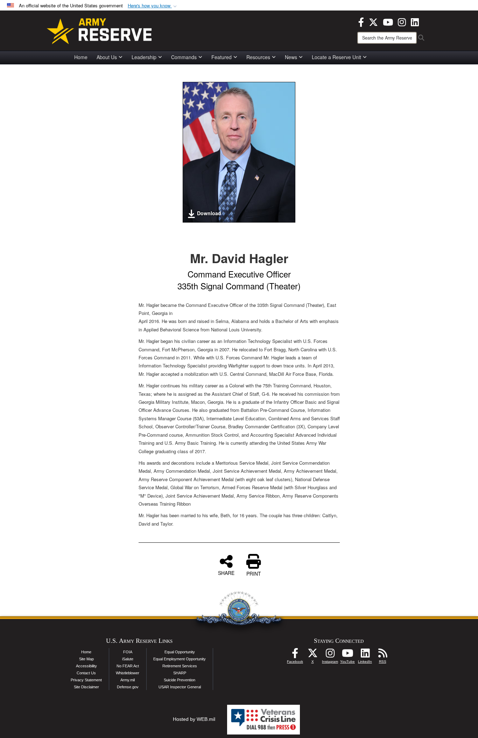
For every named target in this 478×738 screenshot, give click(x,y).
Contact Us (86, 673)
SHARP (179, 673)
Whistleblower (127, 673)
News (291, 57)
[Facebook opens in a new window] (361, 21)
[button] (153, 5)
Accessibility (86, 666)
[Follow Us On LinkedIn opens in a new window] (365, 655)
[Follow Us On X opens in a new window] (312, 655)
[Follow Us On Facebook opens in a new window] (295, 655)
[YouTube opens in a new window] (388, 21)
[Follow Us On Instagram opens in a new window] (330, 655)
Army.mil (127, 680)
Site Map (86, 659)
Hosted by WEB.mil (194, 719)
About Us (107, 57)
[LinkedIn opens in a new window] (415, 21)
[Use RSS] (382, 655)
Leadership (144, 57)
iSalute (127, 659)
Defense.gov (128, 687)
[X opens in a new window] (373, 21)
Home (80, 57)
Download (209, 213)
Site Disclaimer (86, 687)
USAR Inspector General (180, 687)
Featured (221, 57)
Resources (258, 57)
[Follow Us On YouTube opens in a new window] (347, 655)
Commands (184, 57)
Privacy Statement (86, 680)
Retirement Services (179, 666)
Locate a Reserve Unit (336, 57)
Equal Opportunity (179, 652)
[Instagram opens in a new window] (402, 21)
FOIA (127, 652)
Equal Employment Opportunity (179, 659)
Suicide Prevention (179, 680)
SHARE (226, 572)
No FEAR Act (128, 666)
